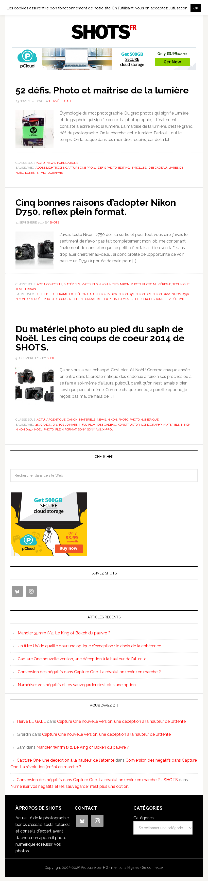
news (51, 163)
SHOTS (104, 31)
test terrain (25, 289)
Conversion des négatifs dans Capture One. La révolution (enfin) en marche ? (89, 671)
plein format (84, 299)
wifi (182, 299)
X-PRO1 (107, 429)
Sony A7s (94, 429)
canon (46, 424)
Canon (72, 419)
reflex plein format (113, 299)
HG (105, 868)
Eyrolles (138, 167)
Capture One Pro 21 (80, 167)
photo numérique (156, 284)
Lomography (151, 424)
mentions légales (125, 868)
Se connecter (153, 868)
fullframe (59, 294)
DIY (55, 424)
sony (81, 429)
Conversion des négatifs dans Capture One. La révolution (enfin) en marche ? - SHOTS (97, 779)
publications (67, 163)
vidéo (173, 299)
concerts (54, 284)
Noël (38, 299)
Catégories (143, 817)
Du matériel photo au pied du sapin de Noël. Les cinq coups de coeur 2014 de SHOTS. (99, 338)
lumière (31, 172)
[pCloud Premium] (104, 68)
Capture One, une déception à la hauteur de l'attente (65, 760)
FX (71, 294)
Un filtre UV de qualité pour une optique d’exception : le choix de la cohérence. (90, 646)
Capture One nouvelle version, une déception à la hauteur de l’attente (82, 658)
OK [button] (196, 8)
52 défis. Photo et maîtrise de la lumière (102, 90)
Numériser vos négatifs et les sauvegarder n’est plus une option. (77, 684)
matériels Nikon (94, 284)
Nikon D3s (126, 294)
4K (37, 424)
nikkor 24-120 (106, 294)
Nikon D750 (180, 294)
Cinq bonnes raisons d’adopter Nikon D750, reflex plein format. (95, 207)
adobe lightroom (50, 167)
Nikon (124, 284)
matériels (72, 284)
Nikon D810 (24, 299)
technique (180, 284)
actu (41, 163)
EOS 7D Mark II (69, 424)
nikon (185, 424)
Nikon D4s (143, 294)
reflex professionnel (149, 299)
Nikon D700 (161, 294)
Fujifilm (88, 424)
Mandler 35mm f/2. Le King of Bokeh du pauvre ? (64, 633)
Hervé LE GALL (31, 721)
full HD (42, 294)
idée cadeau (157, 167)
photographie (51, 172)
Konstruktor (129, 424)
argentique (55, 419)
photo (136, 284)
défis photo (107, 167)
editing (124, 167)
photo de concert (58, 299)
